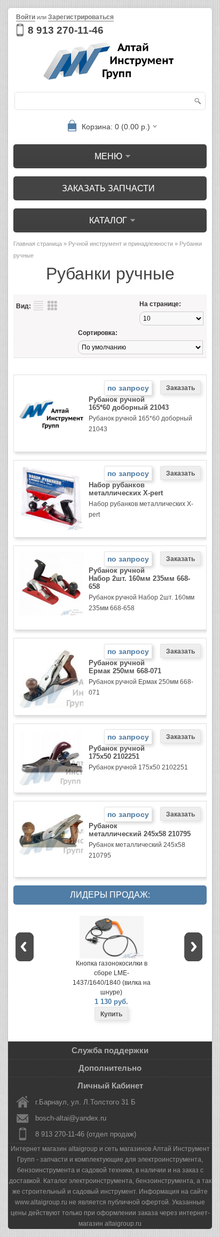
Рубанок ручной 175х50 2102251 (117, 752)
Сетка (52, 305)
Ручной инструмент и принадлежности (120, 243)
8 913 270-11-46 (66, 30)
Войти (25, 17)
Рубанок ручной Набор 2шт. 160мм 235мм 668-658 (139, 578)
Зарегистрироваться (81, 17)
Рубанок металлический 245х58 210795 (140, 830)
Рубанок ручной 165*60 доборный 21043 (129, 403)
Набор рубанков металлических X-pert (126, 489)
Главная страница (37, 243)
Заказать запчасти (108, 188)
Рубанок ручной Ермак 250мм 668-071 (125, 667)
